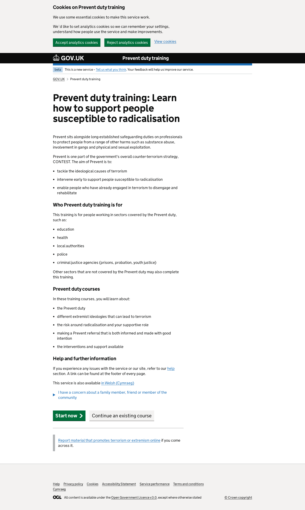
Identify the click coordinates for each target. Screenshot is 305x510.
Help (56, 484)
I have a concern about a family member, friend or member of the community (112, 395)
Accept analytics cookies (76, 42)
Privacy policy (73, 484)
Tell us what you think (111, 69)
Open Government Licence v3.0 (134, 497)
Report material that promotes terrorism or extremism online (109, 440)
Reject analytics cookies (127, 42)
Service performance (155, 484)
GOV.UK (59, 79)
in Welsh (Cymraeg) (117, 383)
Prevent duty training (145, 58)
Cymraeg (59, 489)
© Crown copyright (238, 497)
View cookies (165, 41)
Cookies (92, 484)
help (171, 368)
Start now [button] (66, 416)
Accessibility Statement (119, 484)
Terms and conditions (188, 484)
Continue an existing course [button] (122, 416)
